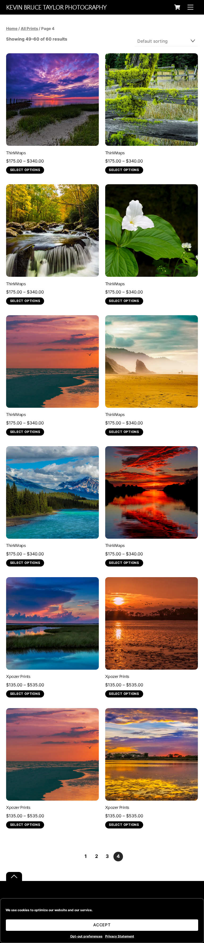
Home (12, 28)
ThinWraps (16, 153)
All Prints (29, 28)
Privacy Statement (119, 936)
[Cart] (177, 7)
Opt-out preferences (86, 936)
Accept (102, 924)
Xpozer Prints (18, 676)
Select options (25, 170)
